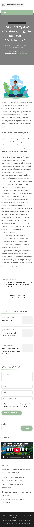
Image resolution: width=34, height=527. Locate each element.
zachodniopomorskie (17, 23)
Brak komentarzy (18, 47)
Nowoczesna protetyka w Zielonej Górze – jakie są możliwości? (10, 351)
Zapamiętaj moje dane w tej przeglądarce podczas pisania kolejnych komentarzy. (17, 405)
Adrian (8, 45)
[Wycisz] (27, 457)
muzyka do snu (7, 257)
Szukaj (3, 424)
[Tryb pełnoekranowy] (30, 457)
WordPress (26, 523)
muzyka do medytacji (23, 193)
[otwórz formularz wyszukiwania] (29, 12)
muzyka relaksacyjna (9, 178)
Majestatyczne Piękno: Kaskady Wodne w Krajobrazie (10, 335)
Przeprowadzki (7, 321)
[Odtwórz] (4, 457)
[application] (17, 450)
